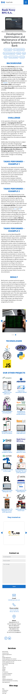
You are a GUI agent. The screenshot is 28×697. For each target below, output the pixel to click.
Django (3, 669)
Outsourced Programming (8, 663)
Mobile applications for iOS (8, 661)
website (5, 83)
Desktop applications (7, 654)
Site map (4, 693)
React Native (5, 664)
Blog (3, 689)
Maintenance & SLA (6, 675)
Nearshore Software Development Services (11, 660)
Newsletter (4, 691)
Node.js (4, 676)
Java (15, 209)
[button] (15, 334)
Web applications (6, 682)
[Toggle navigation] (26, 2)
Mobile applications (6, 657)
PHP (20, 209)
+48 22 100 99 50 (14, 611)
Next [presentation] (26, 321)
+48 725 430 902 (14, 610)
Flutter (3, 670)
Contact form (5, 690)
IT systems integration (7, 673)
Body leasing (5, 651)
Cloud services (5, 653)
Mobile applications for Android (9, 659)
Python (4, 677)
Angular (4, 667)
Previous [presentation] (1, 321)
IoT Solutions (5, 672)
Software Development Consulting (10, 680)
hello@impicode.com (14, 600)
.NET (3, 666)
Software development (7, 679)
